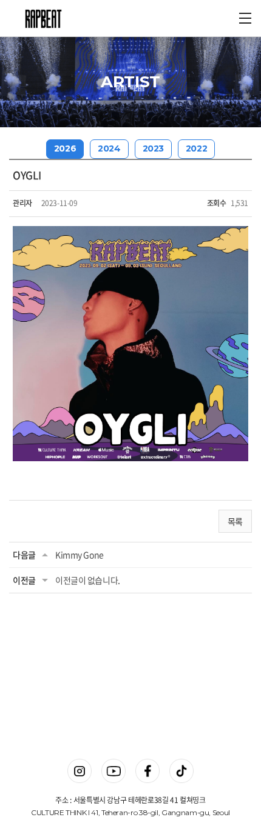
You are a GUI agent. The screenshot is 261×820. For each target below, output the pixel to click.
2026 (65, 148)
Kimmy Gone (79, 554)
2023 (153, 148)
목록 (235, 521)
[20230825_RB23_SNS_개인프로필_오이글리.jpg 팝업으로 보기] (130, 233)
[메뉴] (245, 18)
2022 (196, 148)
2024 (109, 148)
